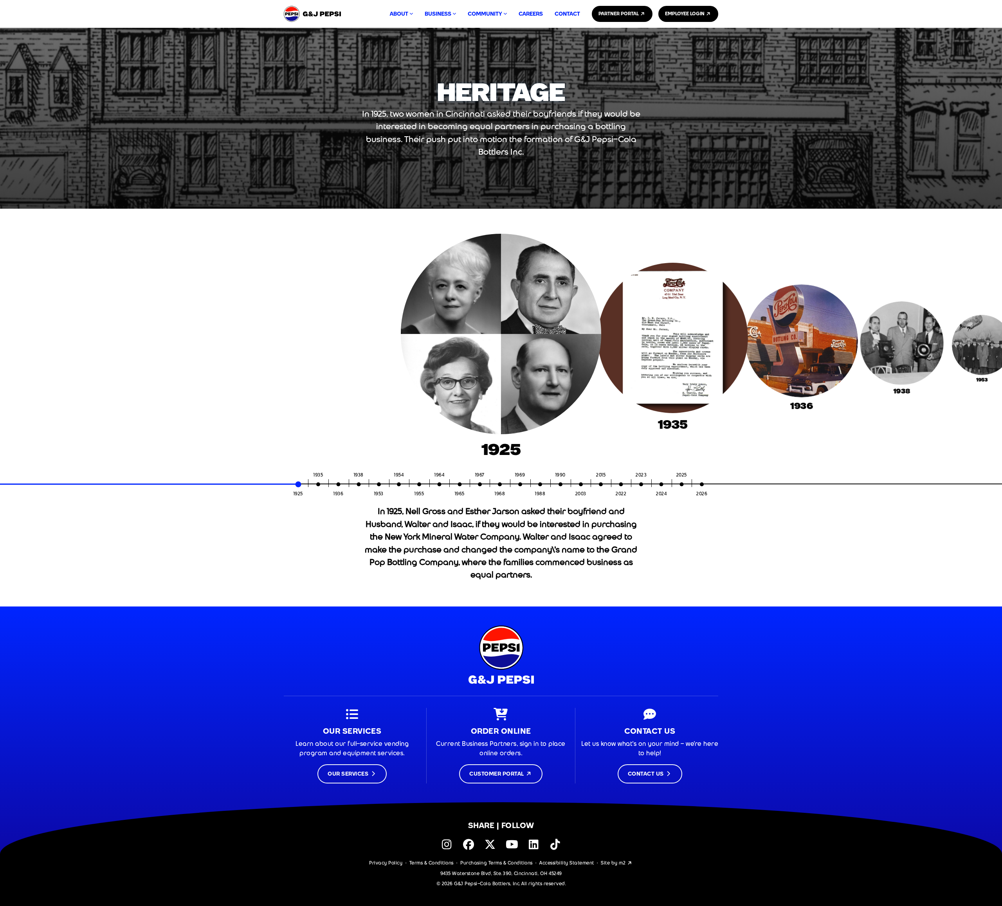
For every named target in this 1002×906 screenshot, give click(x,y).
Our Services (349, 745)
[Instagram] (447, 816)
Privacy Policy (385, 834)
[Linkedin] (534, 816)
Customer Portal (497, 745)
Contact (567, 14)
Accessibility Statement (566, 834)
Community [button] (485, 14)
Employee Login (685, 14)
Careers (531, 14)
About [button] (399, 14)
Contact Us (646, 745)
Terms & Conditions (431, 834)
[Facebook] (468, 816)
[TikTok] (555, 816)
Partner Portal (619, 14)
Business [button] (438, 14)
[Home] (312, 14)
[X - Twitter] (490, 816)
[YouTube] (512, 816)
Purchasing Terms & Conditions (496, 834)
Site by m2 (614, 834)
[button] (7, 341)
